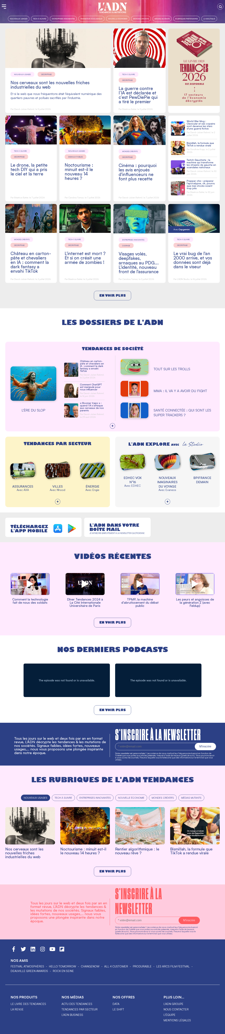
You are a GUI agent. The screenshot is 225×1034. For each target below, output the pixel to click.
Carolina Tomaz (76, 197)
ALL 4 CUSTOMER (116, 966)
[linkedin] (33, 950)
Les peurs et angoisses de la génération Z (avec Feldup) (195, 602)
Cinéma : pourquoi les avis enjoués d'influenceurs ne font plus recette (137, 172)
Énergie (92, 486)
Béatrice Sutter (129, 109)
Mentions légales (177, 1020)
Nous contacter (176, 1009)
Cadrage (126, 245)
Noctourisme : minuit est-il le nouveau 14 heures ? (79, 171)
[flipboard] (62, 950)
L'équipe (169, 1015)
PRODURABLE (142, 966)
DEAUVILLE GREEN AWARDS (29, 971)
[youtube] (52, 950)
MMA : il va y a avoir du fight (180, 391)
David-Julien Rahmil (24, 109)
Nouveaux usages (18, 18)
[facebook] (13, 950)
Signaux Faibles (75, 157)
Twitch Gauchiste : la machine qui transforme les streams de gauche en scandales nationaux (201, 163)
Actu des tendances (77, 1004)
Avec (181, 229)
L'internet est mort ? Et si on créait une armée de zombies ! (85, 258)
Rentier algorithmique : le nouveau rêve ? (137, 851)
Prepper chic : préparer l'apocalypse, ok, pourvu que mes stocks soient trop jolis (201, 184)
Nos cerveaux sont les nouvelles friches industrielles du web (50, 85)
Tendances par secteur (80, 1009)
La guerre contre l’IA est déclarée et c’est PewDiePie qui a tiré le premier (138, 95)
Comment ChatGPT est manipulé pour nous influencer (91, 387)
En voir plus (112, 295)
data (115, 1004)
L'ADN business (72, 1015)
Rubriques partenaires (186, 18)
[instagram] (42, 950)
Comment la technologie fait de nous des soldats (30, 600)
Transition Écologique (91, 18)
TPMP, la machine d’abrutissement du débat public (140, 602)
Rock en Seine (63, 971)
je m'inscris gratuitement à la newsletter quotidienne (116, 533)
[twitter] (23, 950)
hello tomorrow (62, 966)
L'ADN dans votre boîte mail (114, 527)
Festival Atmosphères (27, 966)
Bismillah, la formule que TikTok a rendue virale (200, 144)
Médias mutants (162, 18)
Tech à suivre (39, 18)
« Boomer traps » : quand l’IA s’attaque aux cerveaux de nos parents (92, 406)
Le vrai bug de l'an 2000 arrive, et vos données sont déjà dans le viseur (192, 260)
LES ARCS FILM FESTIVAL (173, 966)
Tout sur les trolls (172, 369)
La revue (17, 1009)
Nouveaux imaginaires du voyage (167, 482)
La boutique (209, 18)
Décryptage (46, 74)
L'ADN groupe (173, 1004)
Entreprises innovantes (63, 18)
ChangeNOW (90, 966)
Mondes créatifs (141, 18)
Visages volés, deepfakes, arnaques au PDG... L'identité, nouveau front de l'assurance (139, 262)
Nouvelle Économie (117, 18)
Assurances (22, 486)
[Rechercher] (220, 7)
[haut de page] (218, 1029)
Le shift (118, 1009)
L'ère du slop (33, 410)
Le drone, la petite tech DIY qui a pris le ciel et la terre (29, 169)
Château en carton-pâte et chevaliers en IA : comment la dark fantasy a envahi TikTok (31, 262)
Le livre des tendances (28, 1004)
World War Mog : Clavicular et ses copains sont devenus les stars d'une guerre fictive (201, 125)
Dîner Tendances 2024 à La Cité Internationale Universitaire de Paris (85, 602)
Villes (57, 486)
